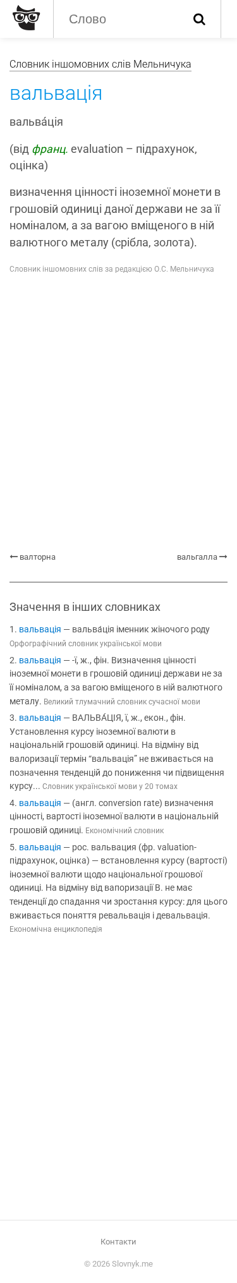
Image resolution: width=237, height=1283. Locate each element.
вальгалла (197, 557)
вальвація (40, 629)
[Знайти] (199, 19)
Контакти (118, 1241)
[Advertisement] (118, 413)
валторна (38, 557)
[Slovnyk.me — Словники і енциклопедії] (25, 17)
